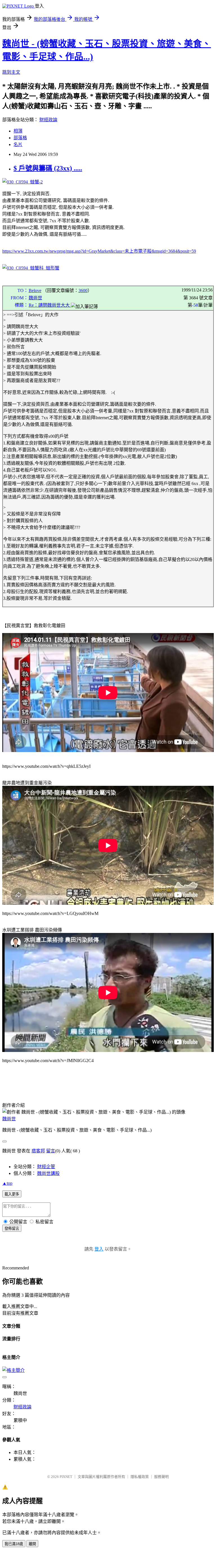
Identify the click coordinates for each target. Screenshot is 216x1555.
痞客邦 (38, 1150)
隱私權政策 (139, 1477)
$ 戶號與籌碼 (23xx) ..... (48, 168)
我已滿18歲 (13, 1544)
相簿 (18, 131)
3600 (82, 290)
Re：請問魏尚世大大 (50, 305)
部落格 (20, 137)
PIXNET (66, 1477)
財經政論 (48, 119)
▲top (7, 1183)
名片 (18, 144)
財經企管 (46, 1166)
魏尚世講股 (48, 1173)
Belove (35, 290)
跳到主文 (11, 72)
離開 (32, 1544)
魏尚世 (35, 297)
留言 (50, 1150)
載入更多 (11, 1194)
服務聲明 (161, 1477)
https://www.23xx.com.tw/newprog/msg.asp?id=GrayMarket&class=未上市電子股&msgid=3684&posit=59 (99, 251)
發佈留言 (11, 1228)
